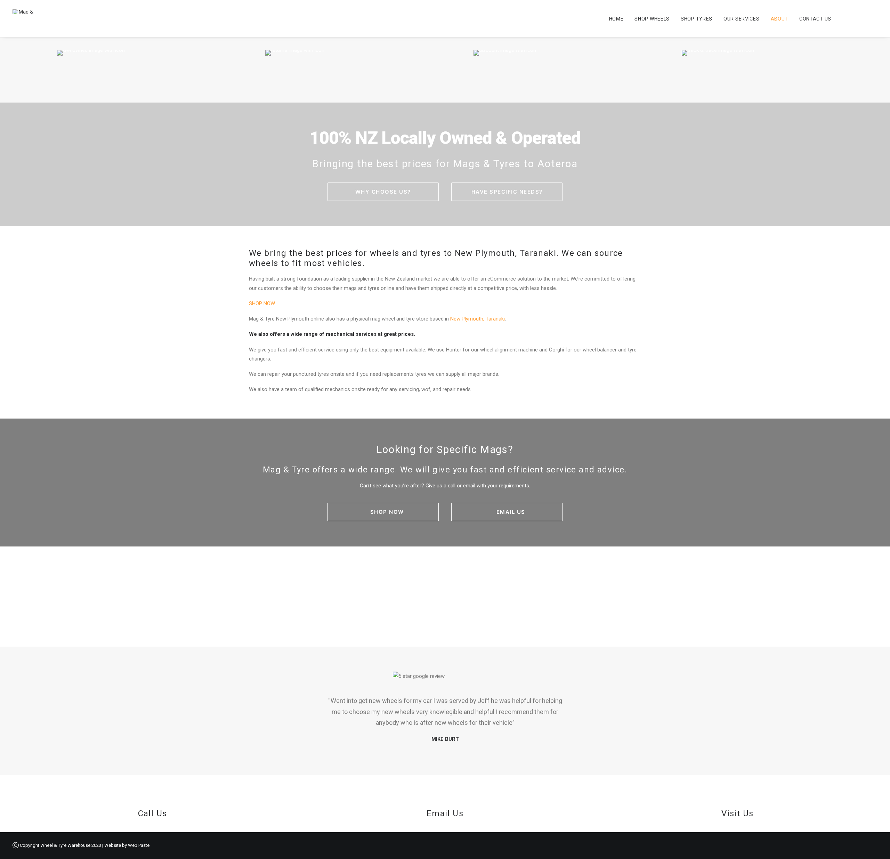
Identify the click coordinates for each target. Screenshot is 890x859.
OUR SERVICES (741, 19)
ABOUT (779, 19)
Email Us (510, 512)
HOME (616, 19)
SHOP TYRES (696, 19)
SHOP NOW (262, 303)
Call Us (152, 813)
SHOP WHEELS (652, 19)
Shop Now (387, 512)
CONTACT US (815, 19)
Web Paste (138, 845)
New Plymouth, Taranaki (477, 319)
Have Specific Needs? (507, 191)
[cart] (872, 18)
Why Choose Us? (383, 191)
